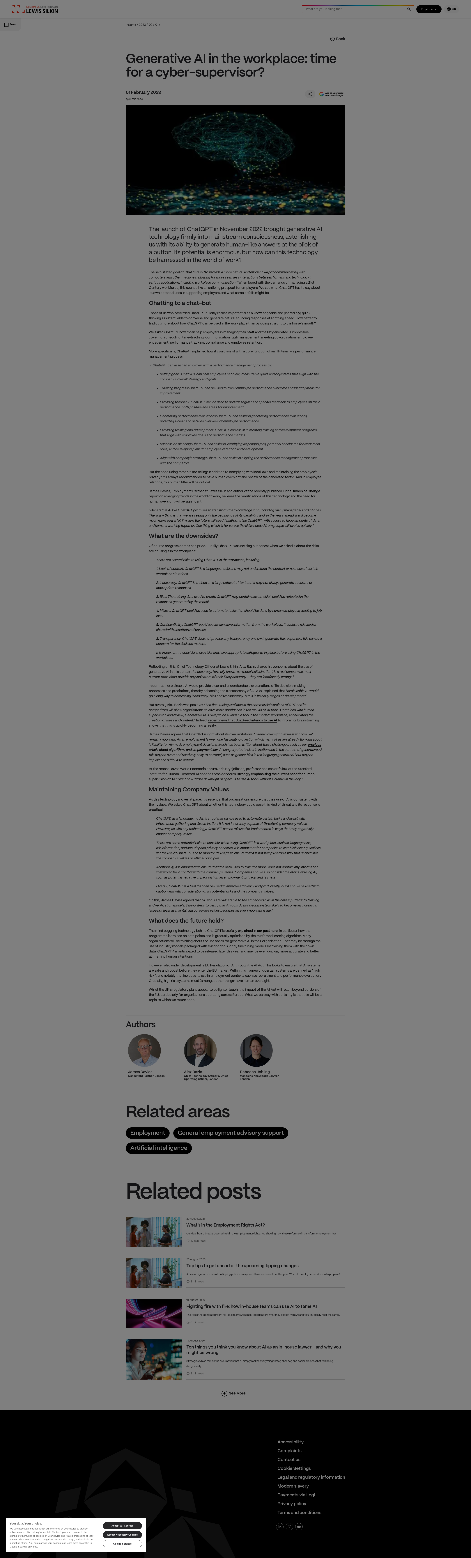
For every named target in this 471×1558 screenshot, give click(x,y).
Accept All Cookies (122, 1525)
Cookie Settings (122, 1543)
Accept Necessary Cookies (122, 1534)
